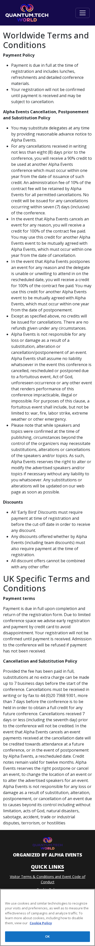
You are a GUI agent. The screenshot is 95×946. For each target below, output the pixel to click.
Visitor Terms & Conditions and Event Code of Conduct (47, 879)
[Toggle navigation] (82, 13)
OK (47, 936)
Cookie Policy (47, 889)
